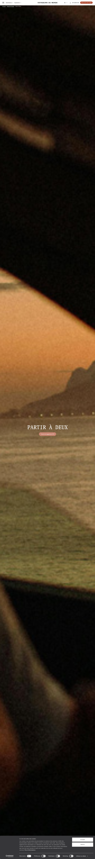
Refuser (83, 844)
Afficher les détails (81, 856)
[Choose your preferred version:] (66, 2)
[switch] (43, 856)
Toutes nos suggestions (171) (47, 434)
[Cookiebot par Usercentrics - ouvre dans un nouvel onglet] (9, 856)
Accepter (82, 839)
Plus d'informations (30, 850)
